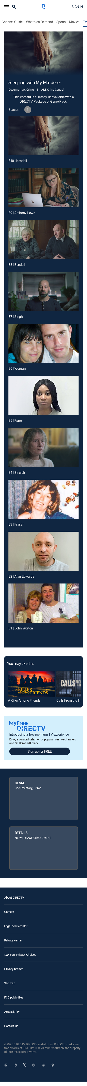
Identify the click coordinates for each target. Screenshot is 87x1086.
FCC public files (13, 997)
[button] (6, 6)
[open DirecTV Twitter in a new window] (24, 1065)
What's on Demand (39, 22)
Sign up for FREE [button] (40, 751)
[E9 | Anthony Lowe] (43, 187)
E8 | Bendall (16, 264)
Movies (74, 22)
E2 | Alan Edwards (21, 576)
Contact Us (11, 1026)
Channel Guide (12, 22)
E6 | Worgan (17, 368)
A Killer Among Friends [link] (24, 700)
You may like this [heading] (20, 664)
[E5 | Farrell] (43, 395)
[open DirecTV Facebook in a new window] (15, 1065)
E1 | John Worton (20, 628)
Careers (9, 912)
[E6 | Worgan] (43, 343)
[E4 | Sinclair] (43, 447)
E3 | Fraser (15, 524)
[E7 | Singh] (43, 291)
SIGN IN (77, 6)
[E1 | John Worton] (43, 603)
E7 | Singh (15, 316)
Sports (61, 22)
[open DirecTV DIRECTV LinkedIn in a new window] (6, 1065)
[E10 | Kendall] (43, 135)
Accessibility (11, 1012)
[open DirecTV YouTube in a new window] (43, 1065)
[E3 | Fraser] (43, 499)
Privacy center (13, 940)
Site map (9, 983)
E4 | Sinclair (16, 472)
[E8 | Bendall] (43, 239)
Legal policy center (15, 926)
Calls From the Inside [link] (71, 700)
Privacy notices (13, 969)
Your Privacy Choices (23, 955)
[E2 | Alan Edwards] (43, 551)
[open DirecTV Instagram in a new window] (33, 1065)
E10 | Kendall (17, 160)
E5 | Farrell (15, 420)
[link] (31, 684)
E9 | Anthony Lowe (21, 212)
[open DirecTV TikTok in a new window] (52, 1065)
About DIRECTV (14, 897)
